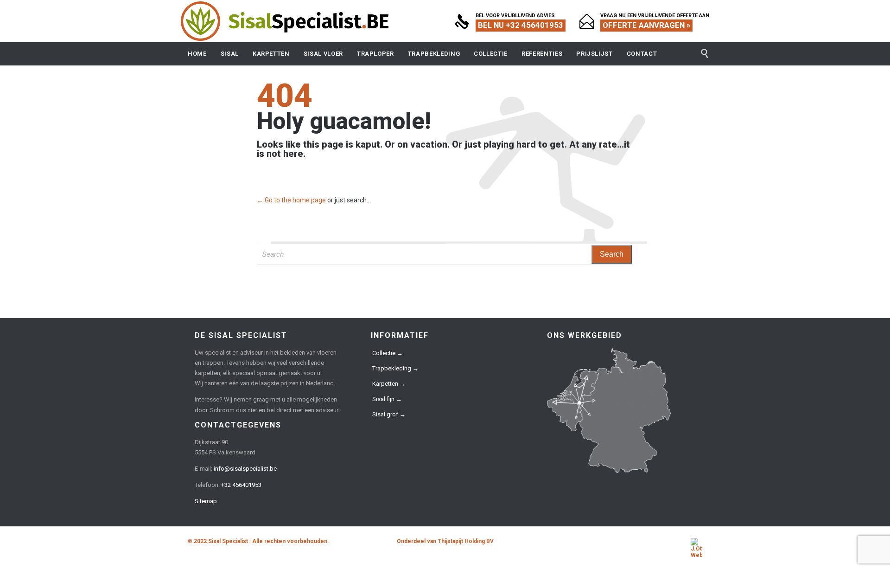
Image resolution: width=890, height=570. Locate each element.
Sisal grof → (389, 414)
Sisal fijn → (387, 398)
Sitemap (206, 501)
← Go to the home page (291, 200)
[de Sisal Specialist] (285, 21)
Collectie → (387, 353)
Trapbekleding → (395, 368)
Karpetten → (389, 383)
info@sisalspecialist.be (245, 468)
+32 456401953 (241, 484)
